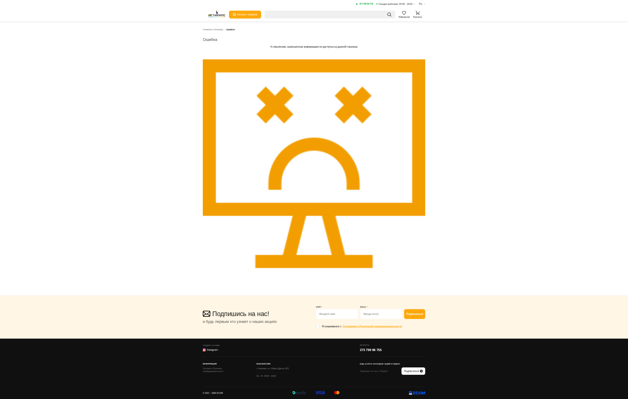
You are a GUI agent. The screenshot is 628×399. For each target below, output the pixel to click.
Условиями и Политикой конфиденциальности (372, 326)
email (364, 307)
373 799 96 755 (366, 4)
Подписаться (414, 314)
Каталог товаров (247, 14)
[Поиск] (389, 15)
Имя (319, 307)
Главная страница (213, 30)
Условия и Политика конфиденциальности (213, 369)
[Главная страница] (217, 14)
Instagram (212, 349)
